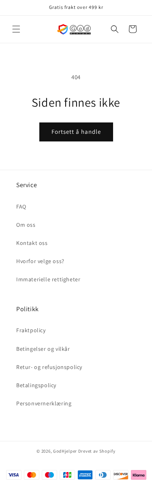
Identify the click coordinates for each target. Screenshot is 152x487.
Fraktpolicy (31, 330)
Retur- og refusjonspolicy (49, 367)
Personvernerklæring (43, 403)
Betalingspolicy (36, 385)
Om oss (26, 224)
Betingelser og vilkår (43, 348)
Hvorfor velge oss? (40, 261)
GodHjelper (65, 451)
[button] (16, 29)
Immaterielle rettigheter (48, 279)
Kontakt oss (32, 243)
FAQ (21, 206)
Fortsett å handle (76, 131)
